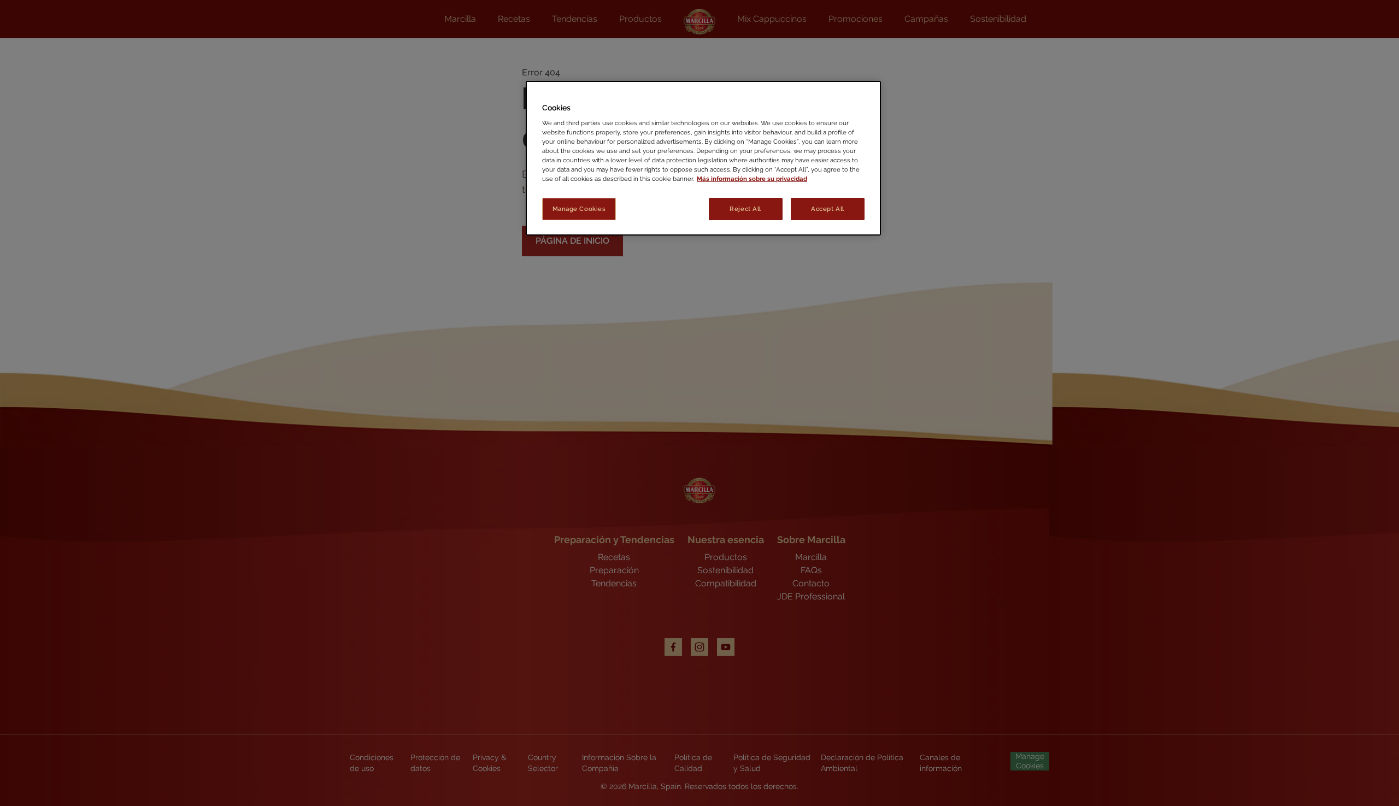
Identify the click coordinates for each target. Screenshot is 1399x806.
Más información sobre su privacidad (752, 179)
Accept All (827, 209)
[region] (703, 158)
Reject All (745, 209)
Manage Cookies (579, 209)
